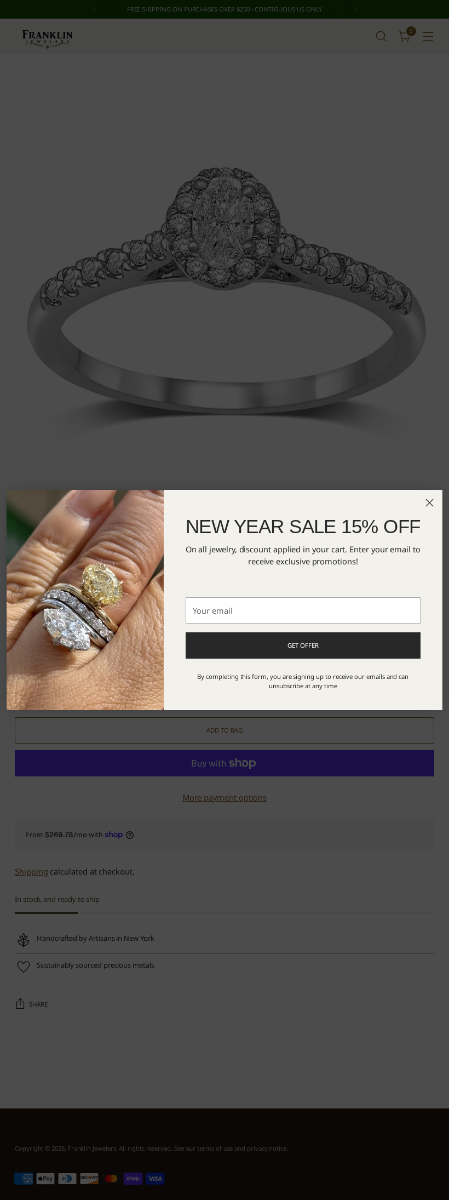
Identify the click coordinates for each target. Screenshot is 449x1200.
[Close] (429, 502)
